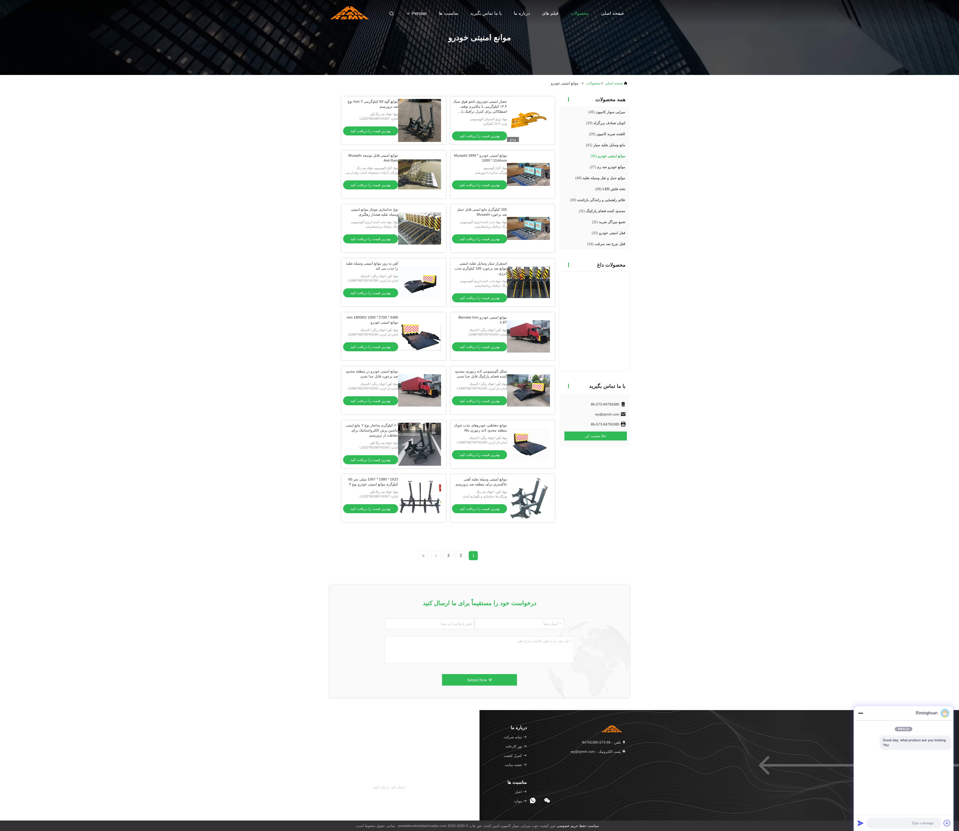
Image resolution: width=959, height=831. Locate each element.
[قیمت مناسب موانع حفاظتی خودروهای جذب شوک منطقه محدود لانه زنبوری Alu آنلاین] (528, 444)
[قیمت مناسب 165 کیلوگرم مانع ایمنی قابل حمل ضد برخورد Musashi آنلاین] (528, 228)
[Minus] (861, 713)
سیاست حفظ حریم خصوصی (578, 826)
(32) (608, 233)
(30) (597, 200)
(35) (607, 156)
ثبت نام (414, 787)
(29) (605, 123)
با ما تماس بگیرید (486, 13)
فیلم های (550, 13)
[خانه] (350, 12)
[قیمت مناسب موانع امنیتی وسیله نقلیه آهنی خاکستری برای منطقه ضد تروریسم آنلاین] (528, 498)
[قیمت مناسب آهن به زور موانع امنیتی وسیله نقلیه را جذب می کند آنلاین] (419, 282)
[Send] (861, 823)
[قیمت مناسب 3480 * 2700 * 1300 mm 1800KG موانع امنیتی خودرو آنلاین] (419, 336)
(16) (606, 244)
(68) (610, 189)
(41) (605, 145)
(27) (607, 167)
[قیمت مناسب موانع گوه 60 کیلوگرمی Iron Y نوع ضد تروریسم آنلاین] (419, 120)
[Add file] (947, 823)
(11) (602, 211)
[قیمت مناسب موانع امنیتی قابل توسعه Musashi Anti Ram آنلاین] (419, 174)
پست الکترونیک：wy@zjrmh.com (596, 752)
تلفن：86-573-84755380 (602, 742)
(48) (600, 178)
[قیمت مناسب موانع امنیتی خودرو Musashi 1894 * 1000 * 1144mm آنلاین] (528, 174)
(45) (606, 112)
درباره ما (522, 13)
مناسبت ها (448, 13)
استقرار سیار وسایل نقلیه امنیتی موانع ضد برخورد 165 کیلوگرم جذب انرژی (481, 268)
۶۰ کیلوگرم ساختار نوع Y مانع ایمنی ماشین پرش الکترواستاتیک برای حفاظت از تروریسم (372, 430)
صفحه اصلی (612, 13)
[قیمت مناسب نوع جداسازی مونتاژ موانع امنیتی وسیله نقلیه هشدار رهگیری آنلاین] (419, 228)
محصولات (579, 13)
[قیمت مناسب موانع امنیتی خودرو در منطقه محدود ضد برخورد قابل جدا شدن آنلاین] (419, 390)
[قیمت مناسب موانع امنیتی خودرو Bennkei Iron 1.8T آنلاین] (528, 336)
